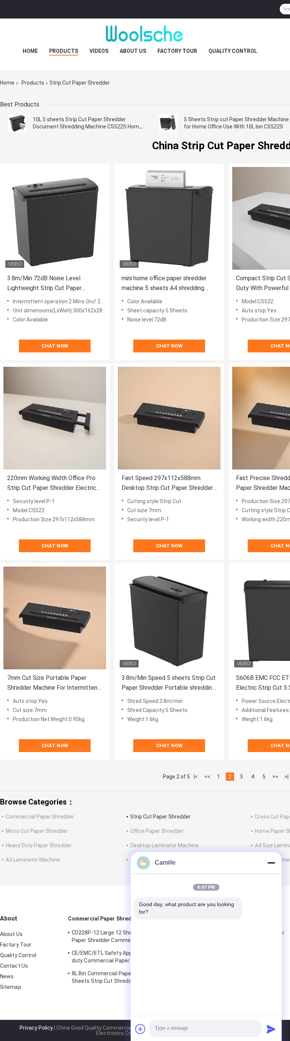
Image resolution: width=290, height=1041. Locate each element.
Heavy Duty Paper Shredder (39, 845)
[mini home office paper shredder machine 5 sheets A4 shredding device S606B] (169, 218)
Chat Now (55, 346)
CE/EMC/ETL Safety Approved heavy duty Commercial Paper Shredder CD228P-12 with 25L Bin (117, 958)
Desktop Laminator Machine (164, 845)
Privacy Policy (36, 1028)
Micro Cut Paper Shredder (37, 831)
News (7, 976)
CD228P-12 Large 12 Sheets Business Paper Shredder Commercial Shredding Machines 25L (119, 937)
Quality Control (232, 51)
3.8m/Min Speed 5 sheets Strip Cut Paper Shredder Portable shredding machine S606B (169, 683)
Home (30, 51)
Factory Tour (177, 51)
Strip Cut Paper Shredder (160, 817)
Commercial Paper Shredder (40, 817)
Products (63, 51)
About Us (133, 51)
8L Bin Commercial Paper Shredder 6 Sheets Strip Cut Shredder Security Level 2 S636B (122, 978)
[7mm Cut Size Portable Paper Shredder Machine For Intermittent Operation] (54, 618)
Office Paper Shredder (157, 831)
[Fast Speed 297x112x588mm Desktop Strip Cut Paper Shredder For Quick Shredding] (169, 418)
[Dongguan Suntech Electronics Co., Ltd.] (145, 33)
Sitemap (10, 987)
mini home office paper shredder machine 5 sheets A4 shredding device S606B (164, 284)
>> (275, 777)
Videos (98, 51)
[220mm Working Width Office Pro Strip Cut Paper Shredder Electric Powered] (54, 418)
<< (207, 777)
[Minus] (271, 862)
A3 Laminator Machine (33, 860)
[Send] (271, 1029)
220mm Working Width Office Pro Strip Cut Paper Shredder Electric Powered (51, 483)
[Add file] (140, 1029)
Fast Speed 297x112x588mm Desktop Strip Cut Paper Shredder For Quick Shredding (167, 483)
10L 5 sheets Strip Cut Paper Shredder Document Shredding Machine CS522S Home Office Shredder (87, 126)
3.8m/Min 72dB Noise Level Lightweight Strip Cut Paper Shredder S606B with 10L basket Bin (51, 284)
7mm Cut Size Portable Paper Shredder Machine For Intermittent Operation (53, 683)
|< (196, 777)
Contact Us (14, 966)
